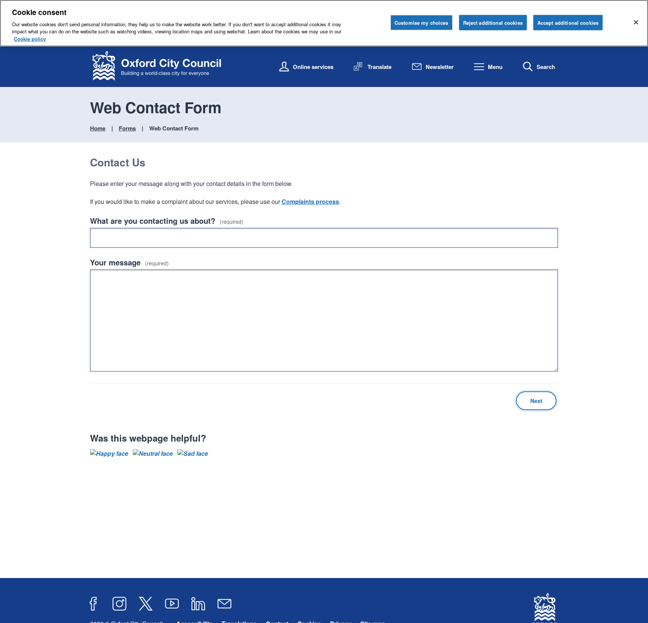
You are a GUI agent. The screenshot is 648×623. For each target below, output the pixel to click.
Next (536, 401)
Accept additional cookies (567, 22)
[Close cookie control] (636, 22)
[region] (324, 23)
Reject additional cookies (493, 22)
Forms (127, 128)
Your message (129, 262)
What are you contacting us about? (166, 220)
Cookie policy (30, 38)
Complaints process (310, 201)
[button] (109, 453)
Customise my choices (421, 22)
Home (97, 128)
